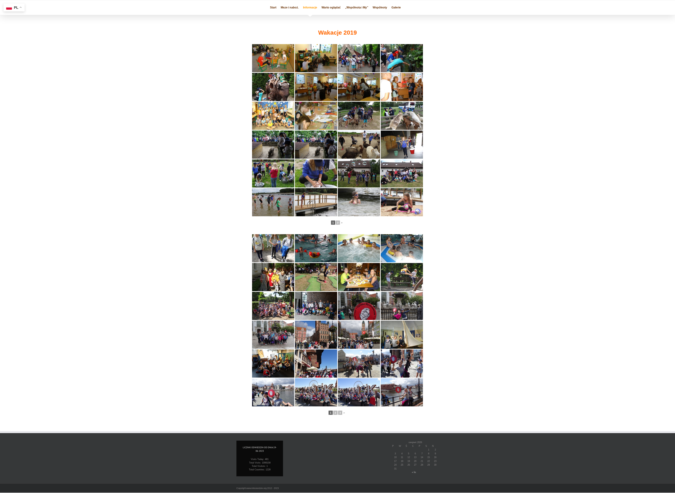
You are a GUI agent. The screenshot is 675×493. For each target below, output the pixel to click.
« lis (414, 472)
